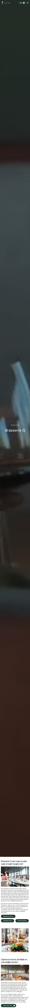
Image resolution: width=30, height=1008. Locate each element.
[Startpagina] (5, 2)
